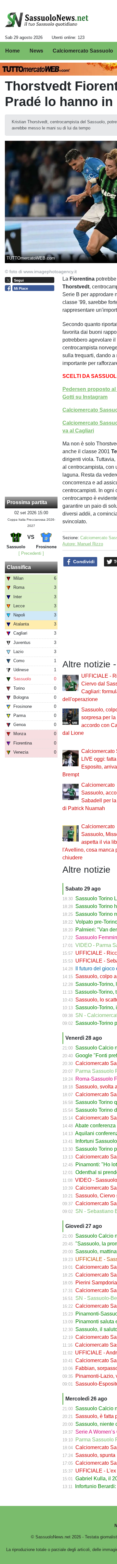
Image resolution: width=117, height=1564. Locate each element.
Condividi (83, 561)
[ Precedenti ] (31, 553)
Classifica (19, 567)
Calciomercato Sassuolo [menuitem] (83, 51)
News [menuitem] (36, 51)
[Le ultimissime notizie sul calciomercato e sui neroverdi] (46, 19)
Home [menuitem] (12, 51)
